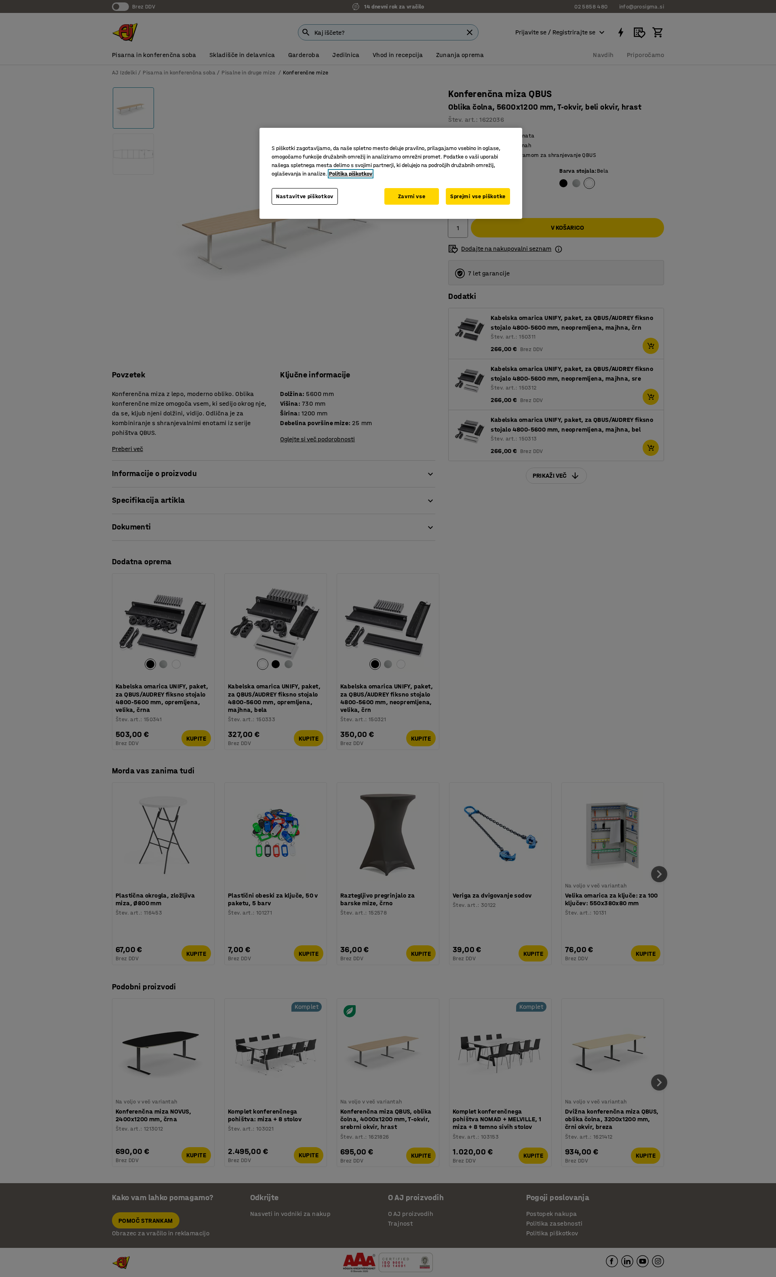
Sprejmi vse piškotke (478, 196)
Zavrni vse (412, 196)
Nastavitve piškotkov (304, 196)
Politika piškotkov (350, 173)
